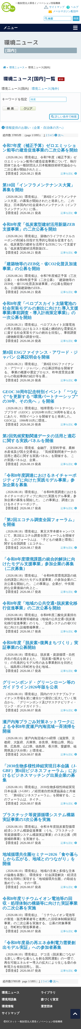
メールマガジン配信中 (65, 11)
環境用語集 (9, 999)
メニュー (11, 28)
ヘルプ (74, 7)
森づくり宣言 (50, 999)
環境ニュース (17, 67)
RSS (61, 79)
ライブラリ (48, 992)
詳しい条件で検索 (65, 116)
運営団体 (47, 1006)
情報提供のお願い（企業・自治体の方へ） (35, 127)
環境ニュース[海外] (45, 88)
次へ (60, 135)
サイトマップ (56, 7)
